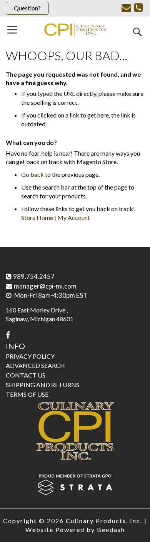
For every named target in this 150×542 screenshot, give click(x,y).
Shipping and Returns (42, 384)
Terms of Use (27, 394)
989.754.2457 (34, 276)
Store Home (37, 217)
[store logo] (75, 29)
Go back (32, 174)
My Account (73, 217)
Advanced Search (35, 365)
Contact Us (25, 375)
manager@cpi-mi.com (45, 286)
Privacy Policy (30, 356)
